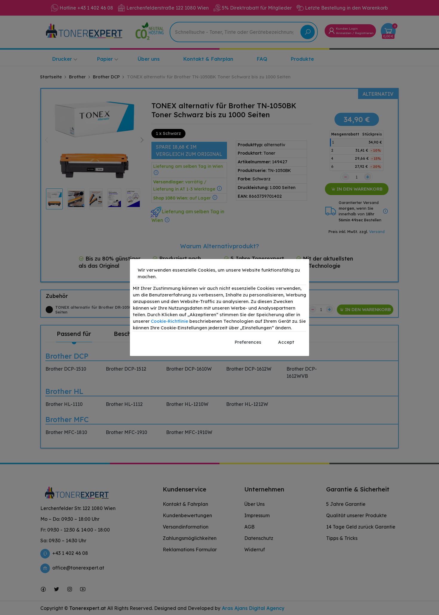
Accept (286, 342)
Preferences (248, 342)
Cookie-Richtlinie (169, 321)
